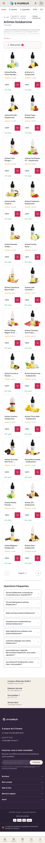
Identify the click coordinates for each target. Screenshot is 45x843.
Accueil (6, 17)
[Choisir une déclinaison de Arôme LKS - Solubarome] (37, 515)
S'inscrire (36, 762)
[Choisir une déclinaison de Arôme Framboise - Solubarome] (37, 214)
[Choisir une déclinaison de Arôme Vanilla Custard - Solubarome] (17, 214)
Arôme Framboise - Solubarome (32, 202)
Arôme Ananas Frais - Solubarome (32, 374)
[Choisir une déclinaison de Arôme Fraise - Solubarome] (37, 128)
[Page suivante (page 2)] (38, 573)
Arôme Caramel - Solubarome (11, 417)
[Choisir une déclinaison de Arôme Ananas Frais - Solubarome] (37, 386)
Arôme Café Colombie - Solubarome (30, 288)
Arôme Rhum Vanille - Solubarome (32, 460)
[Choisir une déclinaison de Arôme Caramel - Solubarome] (17, 429)
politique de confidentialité (9, 768)
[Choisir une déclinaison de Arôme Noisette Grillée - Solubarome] (17, 257)
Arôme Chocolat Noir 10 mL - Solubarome (11, 460)
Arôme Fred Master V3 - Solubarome (32, 159)
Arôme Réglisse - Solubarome (11, 546)
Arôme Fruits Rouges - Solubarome (10, 159)
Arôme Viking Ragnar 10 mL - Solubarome (10, 331)
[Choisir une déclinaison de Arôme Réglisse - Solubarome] (17, 558)
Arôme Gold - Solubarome (30, 546)
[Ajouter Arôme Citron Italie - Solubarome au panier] (37, 429)
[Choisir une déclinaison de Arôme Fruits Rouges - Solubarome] (17, 171)
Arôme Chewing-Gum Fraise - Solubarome (31, 331)
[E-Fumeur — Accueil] (19, 3)
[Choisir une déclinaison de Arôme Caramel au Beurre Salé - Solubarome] (17, 300)
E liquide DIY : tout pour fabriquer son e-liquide (18, 17)
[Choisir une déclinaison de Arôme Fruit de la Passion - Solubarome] (17, 386)
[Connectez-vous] (35, 3)
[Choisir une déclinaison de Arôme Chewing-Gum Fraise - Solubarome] (37, 343)
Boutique (5, 776)
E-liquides (13, 9)
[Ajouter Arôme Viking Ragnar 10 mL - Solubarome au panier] (17, 343)
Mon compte (7, 782)
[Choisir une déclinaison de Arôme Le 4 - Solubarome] (37, 85)
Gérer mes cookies (22, 816)
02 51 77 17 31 (7, 738)
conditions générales (29, 766)
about (4, 799)
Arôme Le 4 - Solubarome (30, 73)
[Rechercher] (3, 3)
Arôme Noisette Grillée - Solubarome (11, 245)
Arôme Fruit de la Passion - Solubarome (11, 374)
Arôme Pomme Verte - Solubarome (31, 245)
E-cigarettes (25, 9)
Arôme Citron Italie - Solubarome (32, 417)
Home (3, 9)
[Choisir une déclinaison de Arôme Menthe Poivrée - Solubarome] (17, 515)
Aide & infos (6, 788)
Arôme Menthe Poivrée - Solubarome (10, 503)
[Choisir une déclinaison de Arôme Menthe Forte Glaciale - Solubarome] (17, 85)
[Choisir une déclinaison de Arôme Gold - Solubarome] (37, 558)
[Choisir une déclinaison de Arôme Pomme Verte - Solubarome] (37, 257)
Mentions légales (9, 794)
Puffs (35, 9)
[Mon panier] (41, 3)
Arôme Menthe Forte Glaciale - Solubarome (11, 73)
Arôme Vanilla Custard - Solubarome (10, 202)
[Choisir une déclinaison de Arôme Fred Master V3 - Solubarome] (37, 171)
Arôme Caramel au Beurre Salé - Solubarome (12, 288)
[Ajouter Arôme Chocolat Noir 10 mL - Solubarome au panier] (17, 472)
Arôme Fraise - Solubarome (31, 116)
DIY (41, 9)
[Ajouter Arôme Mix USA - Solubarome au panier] (17, 128)
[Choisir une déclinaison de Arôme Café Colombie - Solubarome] (37, 300)
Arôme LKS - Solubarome (30, 503)
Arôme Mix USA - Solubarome (11, 116)
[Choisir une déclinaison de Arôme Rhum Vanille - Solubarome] (37, 472)
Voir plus (6, 38)
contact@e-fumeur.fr (10, 740)
